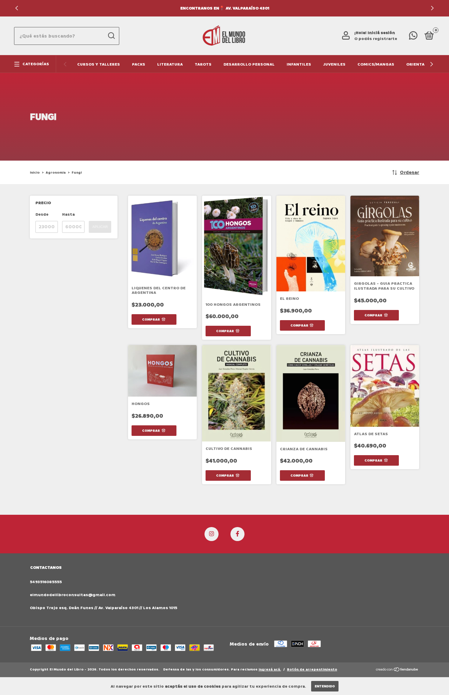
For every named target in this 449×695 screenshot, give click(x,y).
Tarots (203, 64)
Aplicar (100, 227)
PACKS (138, 64)
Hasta (68, 214)
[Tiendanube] (397, 670)
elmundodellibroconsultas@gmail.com (72, 595)
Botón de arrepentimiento (312, 669)
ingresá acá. (270, 669)
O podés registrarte (375, 39)
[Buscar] (111, 35)
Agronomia (56, 172)
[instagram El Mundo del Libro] (212, 534)
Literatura (170, 64)
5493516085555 (46, 582)
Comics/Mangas (375, 64)
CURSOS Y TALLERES (98, 64)
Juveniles (334, 64)
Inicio (35, 172)
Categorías (35, 64)
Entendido (325, 686)
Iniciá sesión (381, 33)
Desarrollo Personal (249, 64)
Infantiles (299, 64)
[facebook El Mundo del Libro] (237, 534)
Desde (41, 214)
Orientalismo (422, 64)
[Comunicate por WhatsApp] (413, 37)
